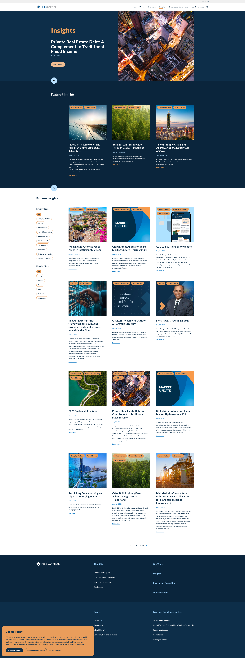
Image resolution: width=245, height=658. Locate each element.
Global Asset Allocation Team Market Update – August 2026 (129, 248)
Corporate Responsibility (104, 577)
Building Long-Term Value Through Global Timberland (128, 146)
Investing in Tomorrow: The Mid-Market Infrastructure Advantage (84, 148)
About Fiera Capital (102, 572)
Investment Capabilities (178, 7)
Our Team (152, 7)
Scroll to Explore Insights (54, 188)
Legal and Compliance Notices (167, 612)
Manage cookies (55, 650)
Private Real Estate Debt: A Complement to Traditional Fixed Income (128, 414)
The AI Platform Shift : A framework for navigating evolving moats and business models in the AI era (85, 325)
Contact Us (98, 587)
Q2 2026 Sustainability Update (174, 246)
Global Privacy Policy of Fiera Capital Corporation (174, 625)
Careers (97, 612)
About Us (98, 564)
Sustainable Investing (103, 582)
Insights (162, 7)
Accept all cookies (14, 650)
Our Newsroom (198, 7)
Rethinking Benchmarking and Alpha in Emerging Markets (86, 495)
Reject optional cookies (36, 650)
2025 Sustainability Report (84, 411)
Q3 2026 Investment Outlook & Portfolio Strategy (129, 322)
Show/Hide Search (207, 6)
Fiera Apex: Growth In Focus (172, 320)
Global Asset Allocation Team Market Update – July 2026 (173, 412)
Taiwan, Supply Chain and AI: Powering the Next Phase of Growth (172, 148)
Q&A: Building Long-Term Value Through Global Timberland (126, 496)
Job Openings (99, 625)
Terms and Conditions (162, 620)
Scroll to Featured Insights (54, 81)
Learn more (59, 64)
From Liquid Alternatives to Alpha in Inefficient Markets (85, 248)
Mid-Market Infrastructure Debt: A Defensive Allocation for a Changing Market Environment (173, 498)
